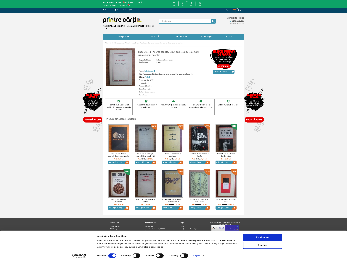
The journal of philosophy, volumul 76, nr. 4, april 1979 (145, 155)
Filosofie (127, 43)
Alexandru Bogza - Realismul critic (226, 201)
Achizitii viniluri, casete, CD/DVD (155, 229)
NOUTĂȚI (156, 36)
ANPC (182, 227)
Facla (147, 77)
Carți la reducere (115, 227)
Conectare (107, 10)
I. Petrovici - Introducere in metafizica (172, 155)
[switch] (136, 255)
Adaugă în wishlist (220, 72)
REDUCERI (181, 36)
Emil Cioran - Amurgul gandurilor (118, 201)
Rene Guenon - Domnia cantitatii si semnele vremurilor (118, 155)
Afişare (196, 256)
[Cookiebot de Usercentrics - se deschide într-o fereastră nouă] (79, 256)
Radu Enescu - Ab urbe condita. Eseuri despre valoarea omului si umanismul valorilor (157, 43)
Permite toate (262, 237)
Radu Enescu (148, 71)
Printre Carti (109, 43)
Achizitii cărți (149, 227)
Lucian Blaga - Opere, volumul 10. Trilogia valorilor (172, 201)
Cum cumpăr (135, 10)
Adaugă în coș (115, 162)
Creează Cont (121, 10)
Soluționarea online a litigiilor (190, 229)
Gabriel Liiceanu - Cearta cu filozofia (145, 201)
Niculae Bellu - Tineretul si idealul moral (199, 201)
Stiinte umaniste (119, 43)
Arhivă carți (113, 229)
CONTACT (231, 36)
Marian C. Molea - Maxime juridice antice (226, 155)
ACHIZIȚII (206, 36)
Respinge (262, 245)
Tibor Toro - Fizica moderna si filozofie (199, 155)
